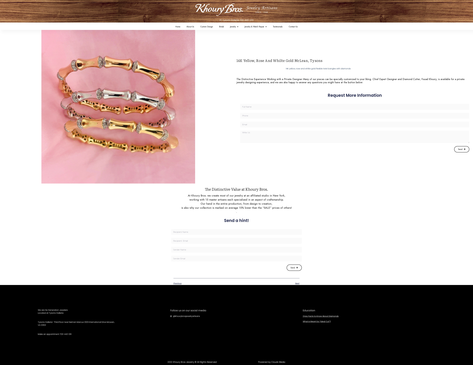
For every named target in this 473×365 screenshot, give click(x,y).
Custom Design (206, 26)
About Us (190, 26)
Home (177, 26)
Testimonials (278, 26)
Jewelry (233, 26)
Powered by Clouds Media (271, 362)
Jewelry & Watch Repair (254, 26)
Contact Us (293, 26)
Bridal (221, 26)
